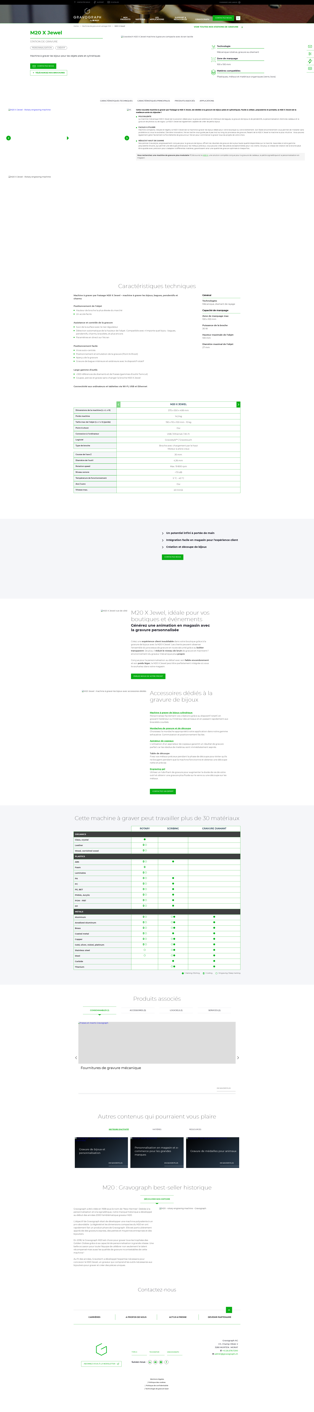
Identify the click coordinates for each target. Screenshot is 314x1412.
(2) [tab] (214, 1010)
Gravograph (173, 1352)
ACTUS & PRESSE (178, 1317)
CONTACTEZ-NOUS (223, 18)
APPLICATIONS (207, 101)
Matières (140, 19)
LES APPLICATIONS (157, 18)
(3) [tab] (138, 1010)
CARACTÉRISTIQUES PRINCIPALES (153, 101)
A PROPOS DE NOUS (136, 1317)
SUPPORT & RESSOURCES (180, 18)
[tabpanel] (157, 1148)
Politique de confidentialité (157, 1385)
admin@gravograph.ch (226, 1354)
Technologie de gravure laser (157, 1389)
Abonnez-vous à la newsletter (99, 1364)
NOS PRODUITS (125, 18)
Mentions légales (157, 1379)
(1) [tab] (99, 1010)
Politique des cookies (157, 1382)
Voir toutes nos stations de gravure (216, 27)
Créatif (61, 48)
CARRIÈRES (94, 1317)
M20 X (205, 155)
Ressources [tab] (195, 1129)
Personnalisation (42, 48)
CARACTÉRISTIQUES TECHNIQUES (116, 101)
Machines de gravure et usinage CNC (96, 26)
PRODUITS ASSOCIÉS (185, 101)
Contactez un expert (162, 791)
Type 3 (134, 1352)
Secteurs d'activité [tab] (119, 1129)
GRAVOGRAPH (202, 19)
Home (76, 26)
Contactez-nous (45, 66)
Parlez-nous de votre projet (148, 676)
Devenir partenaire (219, 1317)
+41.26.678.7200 (230, 1351)
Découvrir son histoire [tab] (157, 1199)
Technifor (154, 1352)
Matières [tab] (157, 1129)
